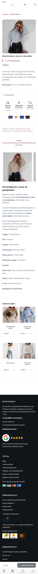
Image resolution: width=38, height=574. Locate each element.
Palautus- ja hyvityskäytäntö (12, 471)
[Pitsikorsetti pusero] (27, 351)
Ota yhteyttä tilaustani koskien (13, 425)
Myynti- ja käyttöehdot (10, 474)
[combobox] (16, 4)
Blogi (4, 461)
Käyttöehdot (6, 506)
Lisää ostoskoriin (28, 565)
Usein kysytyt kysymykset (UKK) (14, 500)
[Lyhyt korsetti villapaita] (27, 315)
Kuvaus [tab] (19, 140)
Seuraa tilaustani (8, 422)
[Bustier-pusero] (11, 351)
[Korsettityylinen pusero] (11, 315)
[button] (8, 95)
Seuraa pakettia (8, 503)
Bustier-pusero (10, 363)
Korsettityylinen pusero (10, 327)
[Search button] (25, 4)
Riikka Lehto (16, 61)
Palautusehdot (7, 510)
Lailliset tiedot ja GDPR (10, 477)
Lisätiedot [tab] (19, 145)
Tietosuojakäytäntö (9, 468)
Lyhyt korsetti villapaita (27, 327)
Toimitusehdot (7, 464)
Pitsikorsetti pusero (27, 363)
